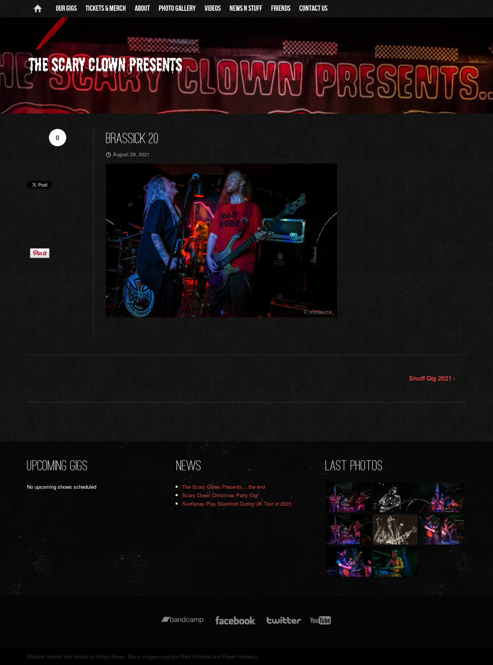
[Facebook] (236, 624)
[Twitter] (283, 624)
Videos (213, 8)
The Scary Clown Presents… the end (223, 486)
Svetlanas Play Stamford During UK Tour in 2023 (236, 503)
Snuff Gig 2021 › (432, 378)
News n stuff (246, 8)
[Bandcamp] (182, 624)
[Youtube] (320, 624)
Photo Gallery (177, 8)
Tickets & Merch (106, 8)
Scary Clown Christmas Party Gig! (220, 495)
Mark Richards (195, 656)
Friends (280, 8)
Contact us (313, 8)
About (142, 8)
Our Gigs (66, 8)
